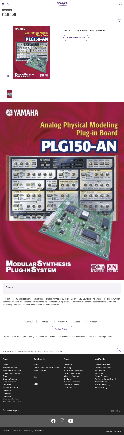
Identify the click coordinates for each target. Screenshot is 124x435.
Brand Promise (100, 370)
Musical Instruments (9, 351)
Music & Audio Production (12, 370)
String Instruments (9, 382)
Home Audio (7, 396)
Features (44, 321)
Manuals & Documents (72, 382)
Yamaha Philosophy (102, 376)
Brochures (67, 379)
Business (114, 411)
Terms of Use (17, 431)
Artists (36, 383)
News (35, 376)
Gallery (61, 321)
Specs (77, 321)
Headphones (7, 390)
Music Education (39, 359)
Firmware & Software (71, 384)
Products (38, 351)
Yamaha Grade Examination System (46, 367)
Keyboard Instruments (25, 351)
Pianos (5, 364)
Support (93, 321)
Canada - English (12, 410)
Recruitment (99, 373)
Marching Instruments (10, 387)
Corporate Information (102, 364)
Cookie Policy (39, 431)
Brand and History (101, 382)
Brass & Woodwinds (10, 379)
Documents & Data (70, 387)
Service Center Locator (72, 373)
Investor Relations (101, 384)
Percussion (7, 384)
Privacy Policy (28, 431)
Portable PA (7, 393)
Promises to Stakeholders (104, 379)
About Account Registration (73, 370)
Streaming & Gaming (10, 399)
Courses (36, 364)
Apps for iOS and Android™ (12, 402)
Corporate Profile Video (103, 367)
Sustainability (99, 387)
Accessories (47, 351)
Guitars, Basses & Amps (11, 373)
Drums (5, 376)
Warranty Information (71, 376)
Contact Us (68, 364)
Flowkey (9, 287)
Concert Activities (40, 370)
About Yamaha (100, 359)
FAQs (66, 367)
